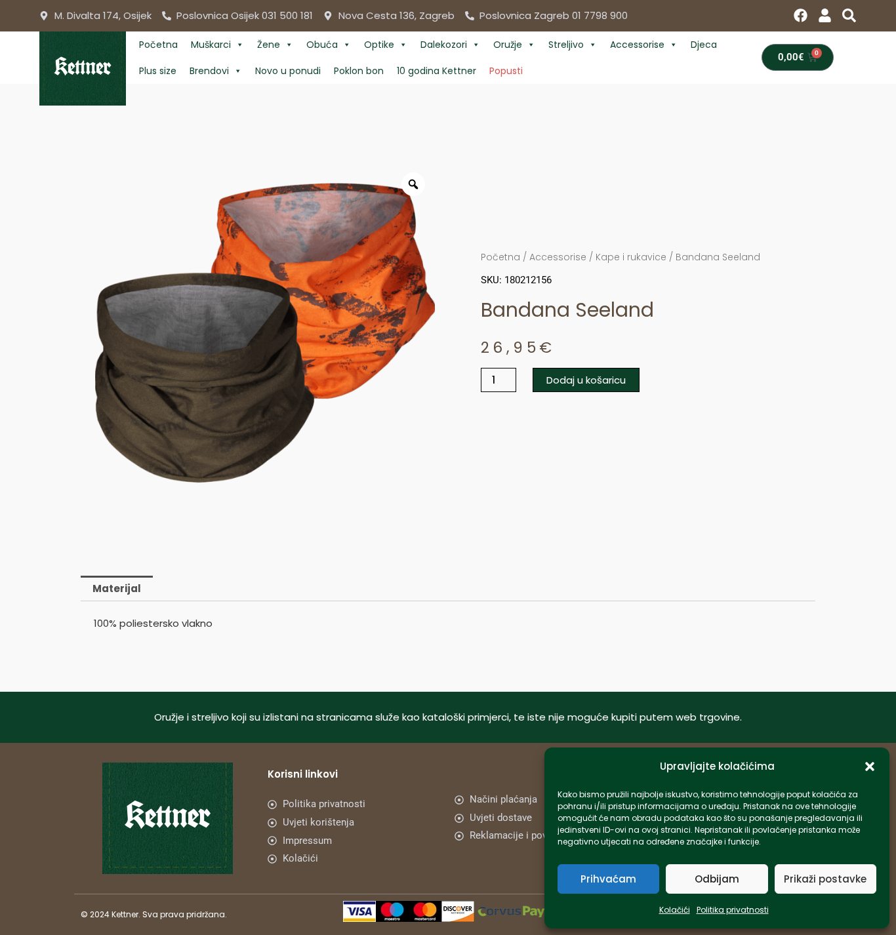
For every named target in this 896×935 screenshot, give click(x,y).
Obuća (322, 44)
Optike (379, 44)
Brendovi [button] (209, 70)
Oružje (507, 44)
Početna (158, 44)
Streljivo (566, 44)
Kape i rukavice (631, 257)
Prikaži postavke (825, 879)
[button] (869, 766)
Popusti (506, 70)
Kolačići (674, 909)
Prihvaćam (608, 879)
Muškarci (211, 44)
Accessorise (637, 44)
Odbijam (717, 879)
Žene (268, 44)
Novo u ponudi (288, 70)
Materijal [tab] (116, 588)
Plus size (157, 70)
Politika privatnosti (733, 909)
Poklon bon (359, 70)
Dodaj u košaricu (586, 380)
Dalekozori (443, 44)
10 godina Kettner (436, 70)
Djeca (704, 44)
